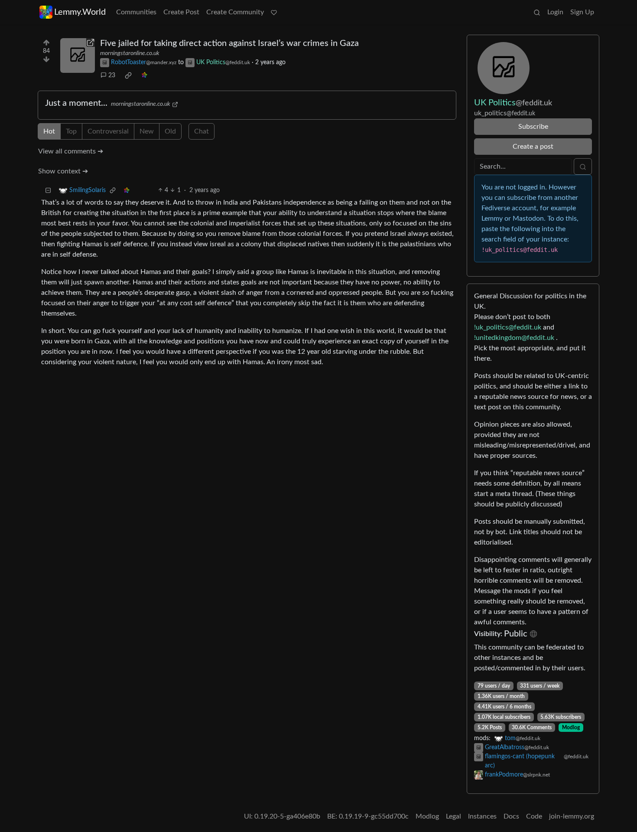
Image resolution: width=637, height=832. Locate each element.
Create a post (533, 146)
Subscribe (533, 126)
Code (534, 816)
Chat (201, 131)
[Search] (537, 12)
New (147, 131)
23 (111, 75)
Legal (453, 816)
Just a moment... (76, 103)
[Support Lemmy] (273, 12)
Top (71, 131)
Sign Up (582, 12)
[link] (128, 75)
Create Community (235, 12)
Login (555, 12)
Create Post (181, 12)
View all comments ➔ (70, 151)
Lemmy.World (80, 12)
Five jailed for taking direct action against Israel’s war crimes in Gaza (229, 43)
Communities (136, 12)
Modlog (571, 727)
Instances (482, 816)
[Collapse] (48, 190)
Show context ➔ (63, 171)
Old (170, 131)
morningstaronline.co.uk (129, 53)
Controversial (108, 131)
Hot (49, 131)
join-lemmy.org (571, 816)
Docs (511, 816)
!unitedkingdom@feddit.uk (514, 337)
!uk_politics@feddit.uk (507, 327)
